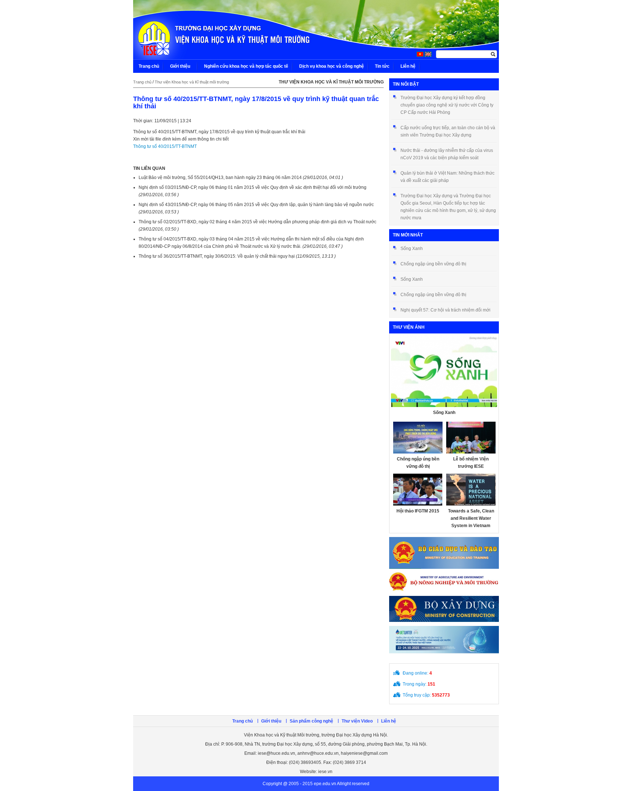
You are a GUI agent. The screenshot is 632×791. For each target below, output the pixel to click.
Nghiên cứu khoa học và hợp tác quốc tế (246, 66)
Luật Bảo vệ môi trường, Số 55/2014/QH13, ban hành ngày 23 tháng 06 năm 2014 (241, 177)
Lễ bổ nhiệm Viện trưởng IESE (471, 462)
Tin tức (382, 66)
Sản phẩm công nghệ (311, 721)
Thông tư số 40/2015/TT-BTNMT (165, 146)
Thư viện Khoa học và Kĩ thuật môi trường (192, 82)
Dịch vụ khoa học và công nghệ (331, 66)
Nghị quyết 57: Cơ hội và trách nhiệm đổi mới (445, 310)
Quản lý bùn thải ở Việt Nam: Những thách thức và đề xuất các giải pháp (447, 177)
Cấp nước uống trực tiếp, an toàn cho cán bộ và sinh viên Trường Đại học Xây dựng (447, 131)
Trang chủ (149, 66)
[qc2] (444, 582)
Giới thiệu (180, 66)
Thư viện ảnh (409, 327)
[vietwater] (444, 642)
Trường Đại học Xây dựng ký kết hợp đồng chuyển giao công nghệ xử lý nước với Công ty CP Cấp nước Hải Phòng (446, 105)
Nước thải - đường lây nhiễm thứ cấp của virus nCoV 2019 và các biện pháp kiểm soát (446, 154)
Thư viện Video (357, 721)
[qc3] (444, 608)
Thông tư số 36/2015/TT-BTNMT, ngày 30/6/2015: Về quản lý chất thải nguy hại (237, 256)
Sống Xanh (411, 248)
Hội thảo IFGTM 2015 (417, 511)
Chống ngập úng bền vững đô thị (433, 263)
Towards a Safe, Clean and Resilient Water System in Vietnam (471, 518)
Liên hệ (407, 66)
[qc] (444, 552)
